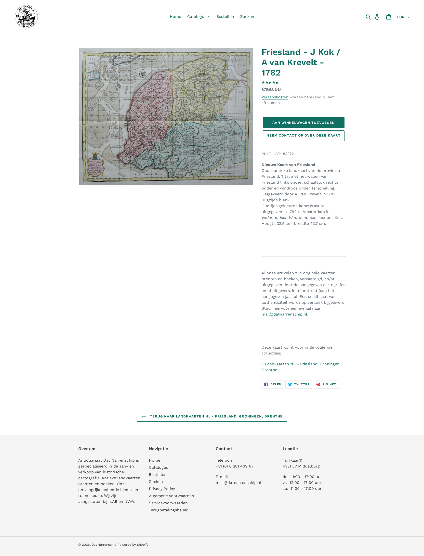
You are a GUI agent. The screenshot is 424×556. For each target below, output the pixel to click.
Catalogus (158, 467)
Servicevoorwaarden (168, 503)
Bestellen (158, 474)
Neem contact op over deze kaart (303, 135)
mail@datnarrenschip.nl (284, 314)
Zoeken (156, 481)
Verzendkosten (275, 97)
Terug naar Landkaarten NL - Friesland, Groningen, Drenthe (216, 416)
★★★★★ (270, 82)
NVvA (129, 501)
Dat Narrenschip (104, 544)
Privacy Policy (162, 488)
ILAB (112, 501)
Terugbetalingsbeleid (168, 510)
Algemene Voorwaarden (171, 495)
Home (154, 460)
